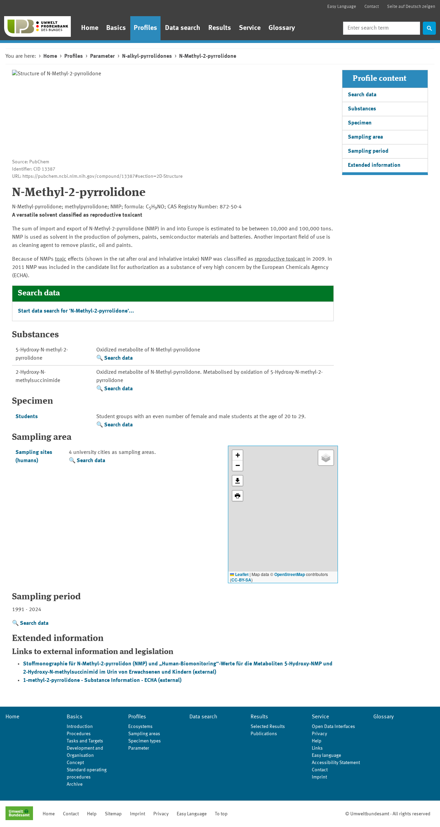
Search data (118, 358)
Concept (75, 762)
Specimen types (144, 741)
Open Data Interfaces (333, 726)
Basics (116, 28)
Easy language (326, 755)
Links (317, 748)
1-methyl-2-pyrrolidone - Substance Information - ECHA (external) (102, 680)
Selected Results (268, 726)
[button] (237, 455)
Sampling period (368, 151)
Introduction (80, 726)
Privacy (319, 733)
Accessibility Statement (336, 762)
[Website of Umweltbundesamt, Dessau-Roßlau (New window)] (19, 814)
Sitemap (113, 814)
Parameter (102, 56)
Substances (362, 109)
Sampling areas (144, 733)
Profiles (145, 28)
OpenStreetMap (289, 574)
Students (26, 417)
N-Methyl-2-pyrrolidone (207, 56)
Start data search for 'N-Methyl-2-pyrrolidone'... (76, 311)
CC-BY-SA (241, 580)
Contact (371, 6)
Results (219, 28)
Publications (264, 733)
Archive (74, 784)
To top (221, 814)
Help (316, 741)
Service (250, 28)
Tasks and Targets (85, 741)
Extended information (374, 165)
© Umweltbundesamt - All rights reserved (387, 814)
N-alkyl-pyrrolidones (147, 56)
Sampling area (365, 137)
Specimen (360, 123)
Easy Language (341, 6)
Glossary (281, 28)
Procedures (79, 733)
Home (89, 28)
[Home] (37, 26)
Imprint (319, 777)
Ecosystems (140, 726)
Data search (182, 28)
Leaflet (241, 574)
